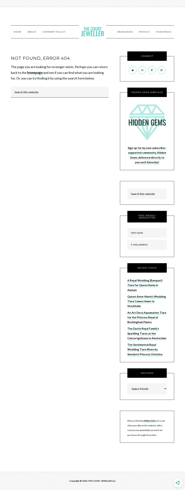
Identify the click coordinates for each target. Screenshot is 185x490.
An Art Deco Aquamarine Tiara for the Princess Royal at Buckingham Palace (146, 317)
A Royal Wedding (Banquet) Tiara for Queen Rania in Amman (144, 285)
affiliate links (149, 420)
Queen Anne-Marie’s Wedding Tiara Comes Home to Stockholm (146, 301)
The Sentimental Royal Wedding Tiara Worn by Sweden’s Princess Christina (144, 349)
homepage (35, 73)
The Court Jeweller (92, 31)
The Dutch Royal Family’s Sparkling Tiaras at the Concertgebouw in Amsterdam (146, 333)
